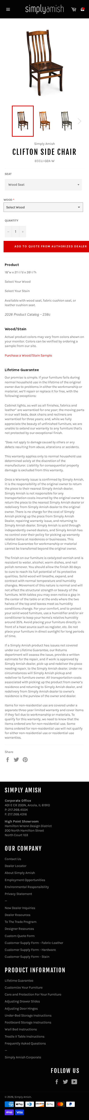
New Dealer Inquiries (20, 908)
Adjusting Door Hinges (21, 1008)
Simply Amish (22, 1096)
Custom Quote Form (20, 936)
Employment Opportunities (25, 880)
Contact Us (13, 859)
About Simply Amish (20, 873)
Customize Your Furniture (23, 987)
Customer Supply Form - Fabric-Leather (34, 943)
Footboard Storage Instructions (28, 1022)
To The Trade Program (21, 922)
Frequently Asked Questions (25, 1043)
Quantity (11, 220)
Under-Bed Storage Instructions (28, 1015)
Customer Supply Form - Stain (27, 957)
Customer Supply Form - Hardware (30, 950)
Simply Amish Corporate (23, 1057)
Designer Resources (19, 929)
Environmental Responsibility (27, 887)
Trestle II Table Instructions (24, 1036)
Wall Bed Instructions (21, 1029)
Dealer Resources (17, 915)
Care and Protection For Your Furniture (33, 994)
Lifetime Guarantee (19, 981)
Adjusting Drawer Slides (22, 1001)
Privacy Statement (18, 894)
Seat (8, 174)
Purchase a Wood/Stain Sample (28, 355)
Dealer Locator (15, 866)
